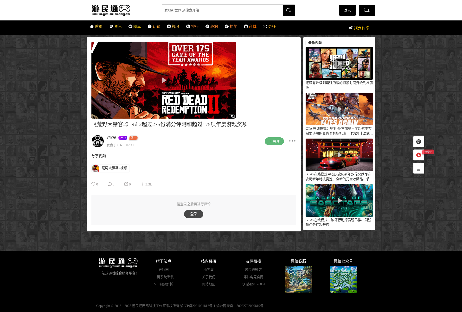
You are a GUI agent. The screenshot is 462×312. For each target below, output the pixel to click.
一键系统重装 (164, 277)
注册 (367, 10)
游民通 (120, 10)
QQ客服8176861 (253, 284)
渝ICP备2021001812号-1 (197, 306)
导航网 (164, 270)
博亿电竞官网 (253, 277)
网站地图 (208, 284)
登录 (347, 10)
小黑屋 (209, 270)
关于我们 (208, 277)
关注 (276, 141)
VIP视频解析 (163, 284)
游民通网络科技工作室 (149, 306)
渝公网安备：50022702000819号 (239, 306)
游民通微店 (253, 270)
